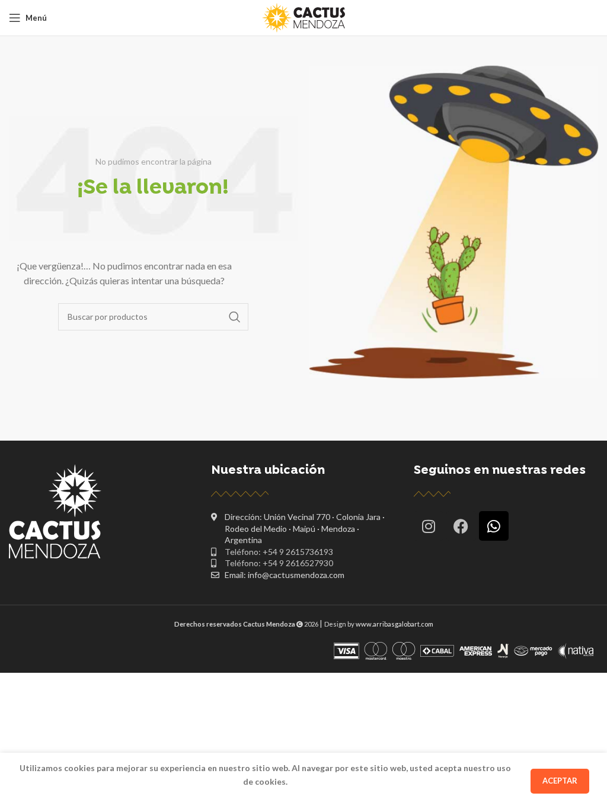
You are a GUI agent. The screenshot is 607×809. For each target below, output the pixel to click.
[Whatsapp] (494, 526)
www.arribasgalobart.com (394, 624)
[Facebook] (461, 526)
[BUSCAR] (234, 316)
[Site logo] (303, 17)
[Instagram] (428, 526)
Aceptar (559, 780)
